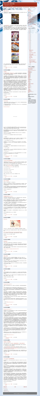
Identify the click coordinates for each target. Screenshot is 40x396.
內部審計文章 (14, 7)
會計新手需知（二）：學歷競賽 (31, 16)
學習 (5, 215)
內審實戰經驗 (29, 72)
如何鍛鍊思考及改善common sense (8, 196)
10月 (29, 42)
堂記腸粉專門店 (7, 25)
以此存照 (29, 84)
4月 (29, 47)
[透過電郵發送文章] (13, 96)
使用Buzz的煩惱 (30, 57)
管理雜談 (29, 77)
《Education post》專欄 (19, 7)
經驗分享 (8, 305)
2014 (29, 36)
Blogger (24, 393)
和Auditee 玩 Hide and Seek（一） (8, 309)
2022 (29, 29)
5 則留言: (11, 337)
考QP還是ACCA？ (30, 14)
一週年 (4, 270)
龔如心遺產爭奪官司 (22, 343)
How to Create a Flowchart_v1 (7, 106)
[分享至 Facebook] (16, 251)
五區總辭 (12, 343)
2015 (29, 35)
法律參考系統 (8, 346)
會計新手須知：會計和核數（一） (31, 19)
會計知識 (29, 85)
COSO (28, 80)
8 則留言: (11, 96)
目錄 (28, 92)
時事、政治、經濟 (30, 68)
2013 (29, 37)
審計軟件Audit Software (30, 91)
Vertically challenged (9, 165)
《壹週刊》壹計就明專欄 (32, 7)
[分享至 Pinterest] (16, 96)
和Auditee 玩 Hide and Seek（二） (32, 59)
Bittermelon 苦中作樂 (9, 4)
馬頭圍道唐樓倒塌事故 (16, 343)
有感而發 (6, 97)
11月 (29, 41)
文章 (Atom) (6, 388)
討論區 (6, 242)
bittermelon (30, 10)
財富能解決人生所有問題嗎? (32, 61)
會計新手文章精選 (10, 7)
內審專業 (29, 76)
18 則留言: (11, 279)
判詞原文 (13, 346)
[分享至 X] (15, 96)
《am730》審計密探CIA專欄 (26, 7)
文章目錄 (6, 7)
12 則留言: (11, 251)
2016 (29, 34)
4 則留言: (11, 236)
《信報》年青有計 (30, 69)
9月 (29, 43)
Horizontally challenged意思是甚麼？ (8, 160)
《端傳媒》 (29, 89)
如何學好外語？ (6, 241)
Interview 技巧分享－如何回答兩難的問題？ (9, 358)
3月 (29, 48)
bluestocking (21, 393)
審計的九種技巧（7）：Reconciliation (31, 15)
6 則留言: (11, 191)
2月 (29, 49)
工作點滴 (6, 305)
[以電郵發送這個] (14, 96)
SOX (28, 88)
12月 (29, 40)
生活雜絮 (29, 73)
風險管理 (29, 81)
